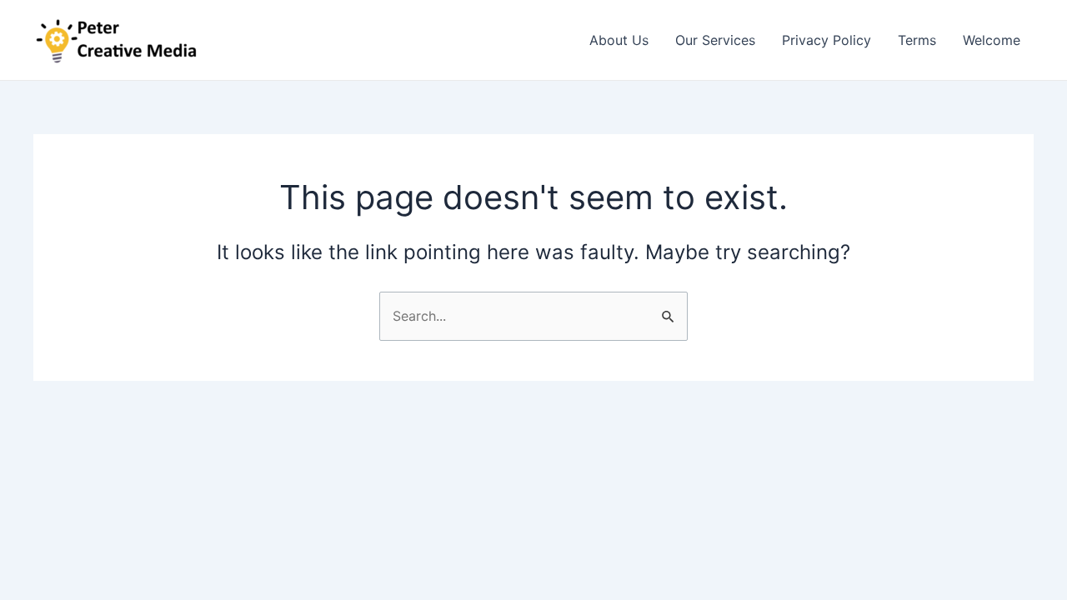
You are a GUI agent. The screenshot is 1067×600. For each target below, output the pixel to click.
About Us (619, 40)
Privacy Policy (826, 40)
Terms (917, 40)
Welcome (991, 40)
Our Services (715, 40)
